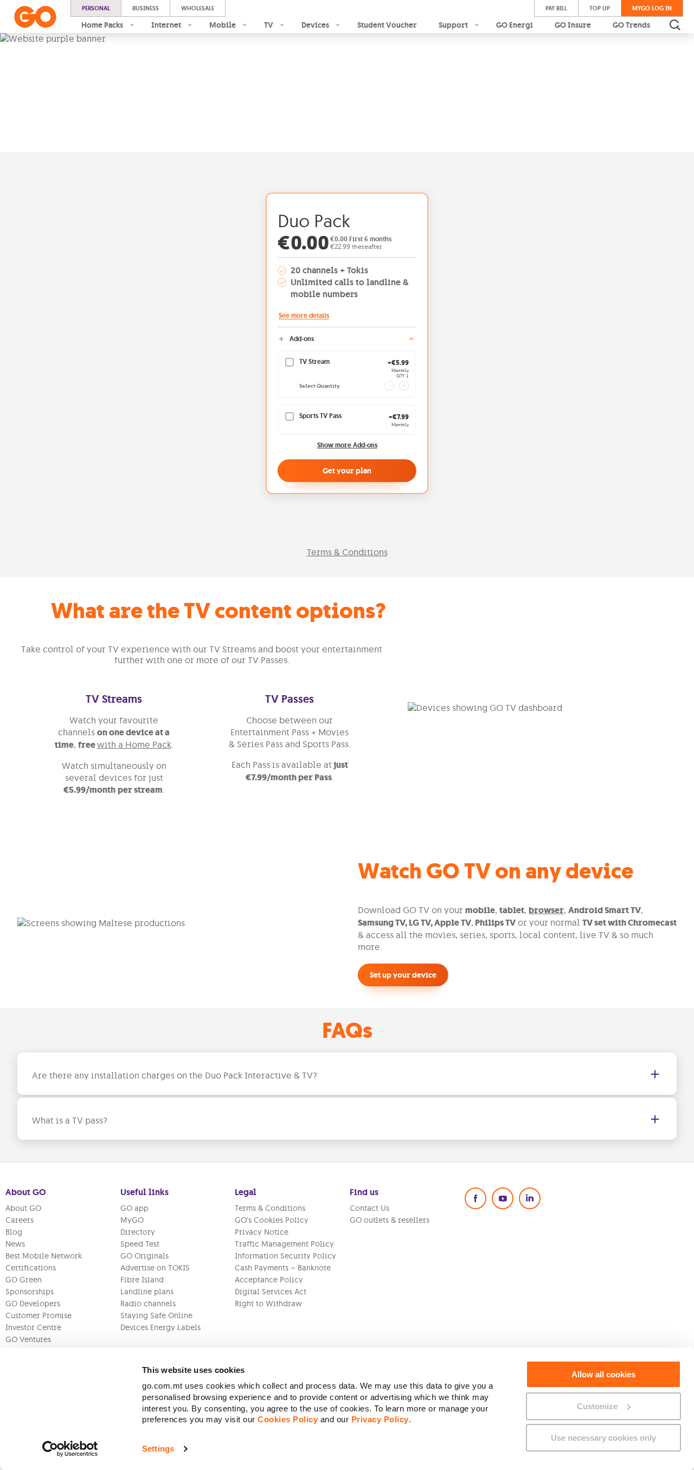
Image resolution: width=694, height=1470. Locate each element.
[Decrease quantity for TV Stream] (389, 385)
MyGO (132, 1220)
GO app (134, 1208)
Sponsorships (29, 1291)
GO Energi (514, 25)
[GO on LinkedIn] (530, 1198)
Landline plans (147, 1291)
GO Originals (144, 1256)
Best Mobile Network (43, 1256)
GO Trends (631, 25)
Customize (597, 1406)
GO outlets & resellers (389, 1220)
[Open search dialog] (675, 25)
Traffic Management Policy (284, 1244)
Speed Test (139, 1244)
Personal (96, 8)
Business (145, 8)
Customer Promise (38, 1315)
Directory (137, 1232)
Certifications (30, 1268)
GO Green (23, 1280)
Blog (13, 1232)
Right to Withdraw (268, 1303)
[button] (347, 1073)
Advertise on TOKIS (155, 1268)
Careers (19, 1220)
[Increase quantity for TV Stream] (404, 385)
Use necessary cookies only (603, 1437)
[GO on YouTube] (502, 1198)
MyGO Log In (652, 8)
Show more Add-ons (347, 445)
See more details (304, 315)
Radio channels (148, 1303)
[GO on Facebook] (475, 1198)
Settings (158, 1448)
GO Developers (32, 1303)
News (15, 1244)
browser (546, 910)
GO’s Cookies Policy (272, 1220)
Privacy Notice (261, 1232)
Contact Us (369, 1208)
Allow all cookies (603, 1374)
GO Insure (573, 25)
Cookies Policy (288, 1419)
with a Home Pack (134, 744)
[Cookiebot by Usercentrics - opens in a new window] (70, 1449)
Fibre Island (142, 1280)
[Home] (35, 16)
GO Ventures (28, 1339)
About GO (23, 1208)
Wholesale (197, 8)
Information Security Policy (285, 1256)
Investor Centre (33, 1327)
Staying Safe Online (156, 1315)
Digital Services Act (270, 1291)
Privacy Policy (380, 1419)
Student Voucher (387, 25)
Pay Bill (556, 8)
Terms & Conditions (347, 552)
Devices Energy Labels (160, 1327)
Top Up (599, 8)
